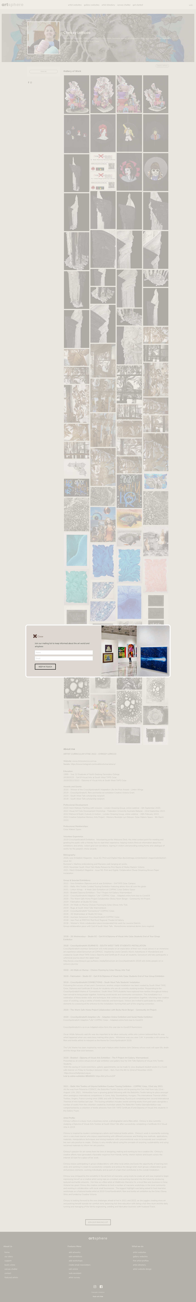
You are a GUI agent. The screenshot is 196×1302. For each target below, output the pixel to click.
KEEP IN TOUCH (45, 667)
